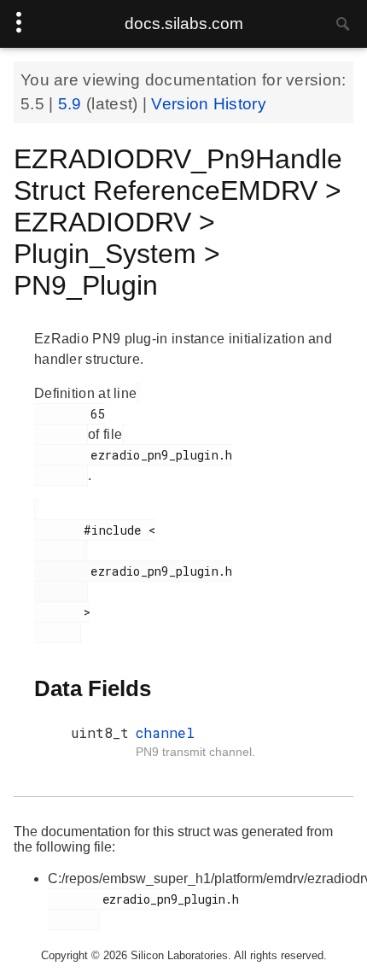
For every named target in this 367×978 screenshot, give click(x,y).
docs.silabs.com (184, 23)
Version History (208, 104)
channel (165, 732)
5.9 (72, 104)
